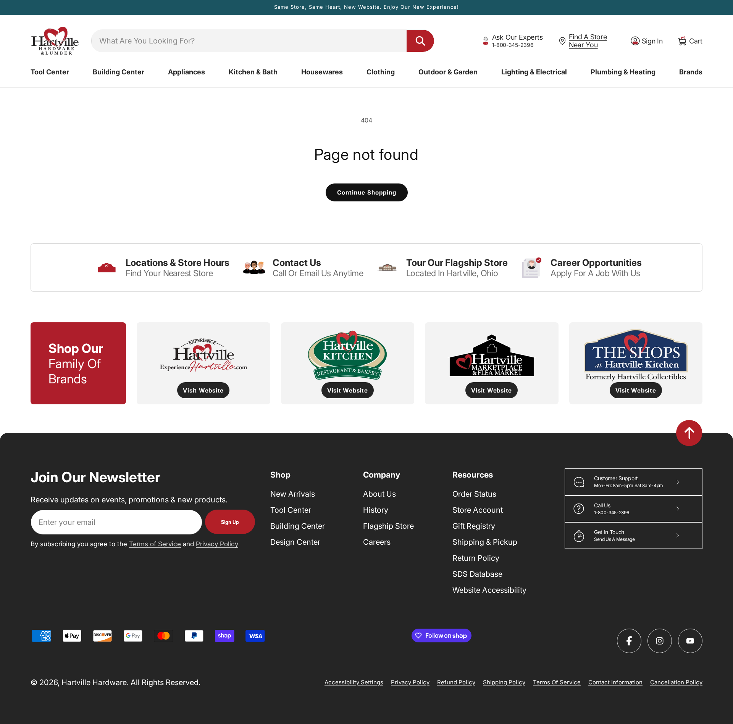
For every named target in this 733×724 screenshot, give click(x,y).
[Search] (420, 41)
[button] (50, 72)
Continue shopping (366, 192)
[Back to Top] (689, 433)
